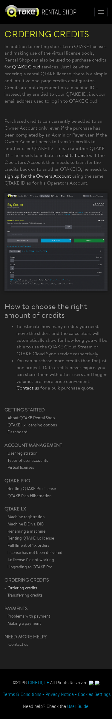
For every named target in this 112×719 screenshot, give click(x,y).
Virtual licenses (20, 468)
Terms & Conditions (22, 693)
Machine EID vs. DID (25, 524)
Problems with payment (28, 617)
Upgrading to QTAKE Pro (30, 567)
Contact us (27, 388)
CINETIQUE (38, 682)
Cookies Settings (94, 693)
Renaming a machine (26, 532)
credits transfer (75, 155)
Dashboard (17, 432)
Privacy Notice (59, 693)
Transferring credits (24, 596)
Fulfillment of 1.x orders (28, 546)
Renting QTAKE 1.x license (30, 539)
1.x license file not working (30, 560)
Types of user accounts (27, 461)
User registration (22, 454)
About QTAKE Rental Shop (31, 418)
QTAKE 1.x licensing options (32, 425)
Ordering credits (22, 588)
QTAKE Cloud (26, 67)
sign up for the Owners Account (37, 176)
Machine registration (26, 517)
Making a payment (24, 624)
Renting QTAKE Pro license (31, 489)
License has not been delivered (34, 553)
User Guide (77, 705)
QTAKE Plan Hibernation (29, 496)
